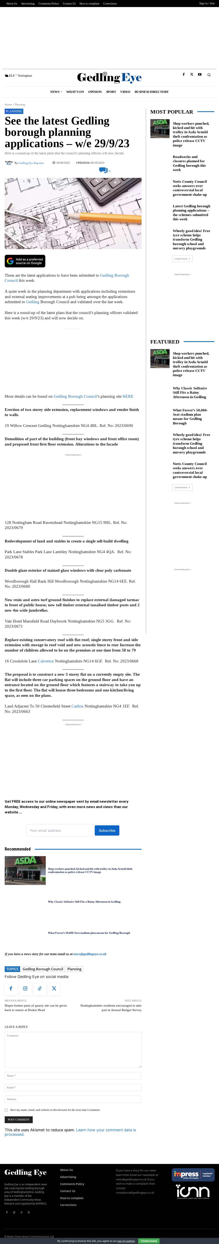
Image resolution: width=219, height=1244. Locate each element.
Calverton (46, 661)
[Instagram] (25, 989)
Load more (181, 258)
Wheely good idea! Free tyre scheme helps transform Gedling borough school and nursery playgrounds (191, 239)
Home (8, 104)
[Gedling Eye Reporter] (10, 163)
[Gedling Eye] (109, 78)
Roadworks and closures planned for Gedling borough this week (189, 163)
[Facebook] (184, 74)
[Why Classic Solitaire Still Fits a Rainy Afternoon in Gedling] (25, 901)
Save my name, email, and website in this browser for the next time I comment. (55, 1109)
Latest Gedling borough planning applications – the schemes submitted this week (191, 212)
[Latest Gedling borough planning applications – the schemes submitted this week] (160, 211)
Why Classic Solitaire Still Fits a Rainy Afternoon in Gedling (84, 901)
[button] (209, 74)
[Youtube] (200, 74)
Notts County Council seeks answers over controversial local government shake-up (190, 470)
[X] (192, 74)
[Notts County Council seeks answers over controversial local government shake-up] (160, 186)
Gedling (32, 302)
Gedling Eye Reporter (31, 163)
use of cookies (126, 1241)
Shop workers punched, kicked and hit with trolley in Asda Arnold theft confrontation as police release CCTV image (90, 870)
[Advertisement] (109, 37)
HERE (128, 396)
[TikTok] (40, 989)
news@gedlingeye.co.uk (90, 954)
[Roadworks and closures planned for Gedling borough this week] (160, 162)
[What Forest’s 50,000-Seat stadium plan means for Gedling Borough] (25, 933)
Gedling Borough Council (75, 396)
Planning (20, 104)
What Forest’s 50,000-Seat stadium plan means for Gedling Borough (89, 932)
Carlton (77, 706)
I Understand (149, 1241)
